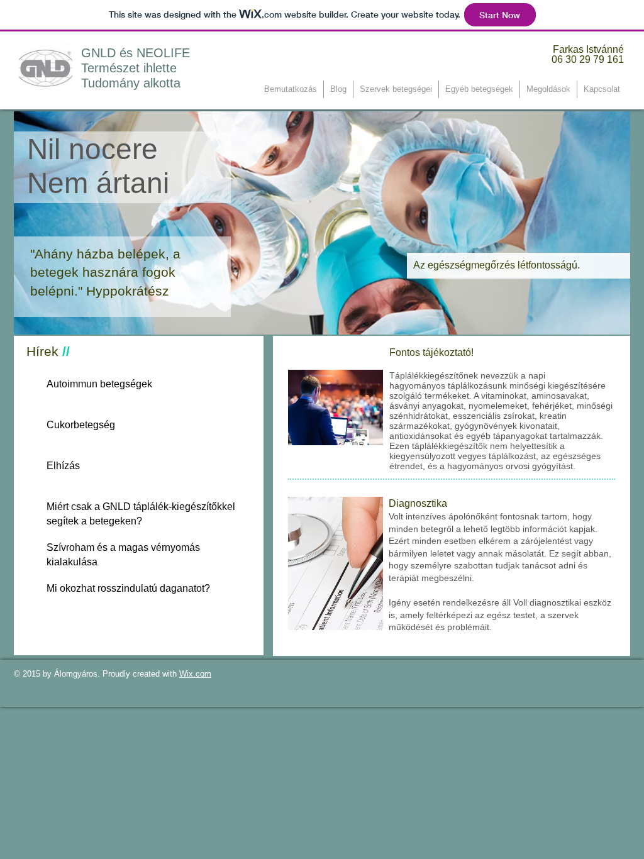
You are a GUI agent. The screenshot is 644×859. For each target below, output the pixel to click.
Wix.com (195, 674)
